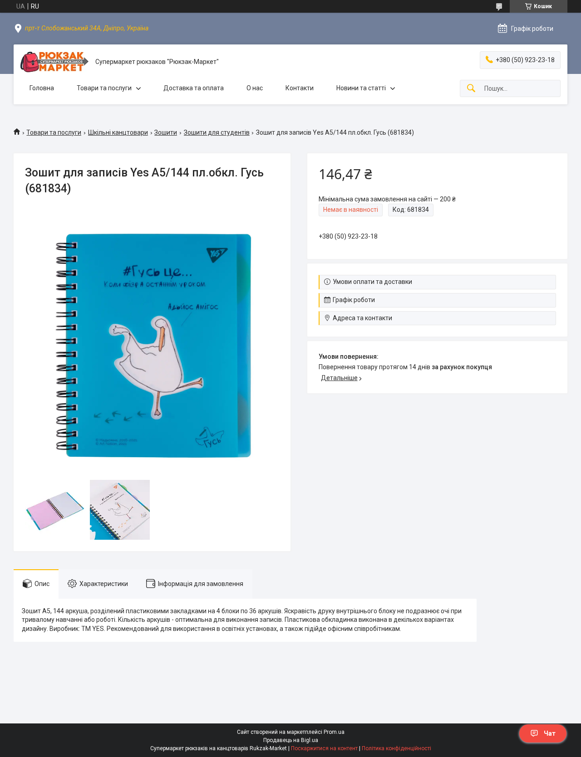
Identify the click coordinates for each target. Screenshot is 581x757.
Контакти (300, 88)
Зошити (165, 132)
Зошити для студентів (217, 132)
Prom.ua (334, 732)
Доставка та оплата (193, 88)
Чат (550, 733)
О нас (254, 88)
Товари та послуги (104, 88)
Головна (42, 88)
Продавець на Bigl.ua (290, 740)
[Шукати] (471, 89)
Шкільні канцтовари (118, 132)
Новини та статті (361, 88)
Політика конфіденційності (396, 748)
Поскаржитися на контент (324, 748)
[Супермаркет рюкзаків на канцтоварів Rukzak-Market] (54, 62)
